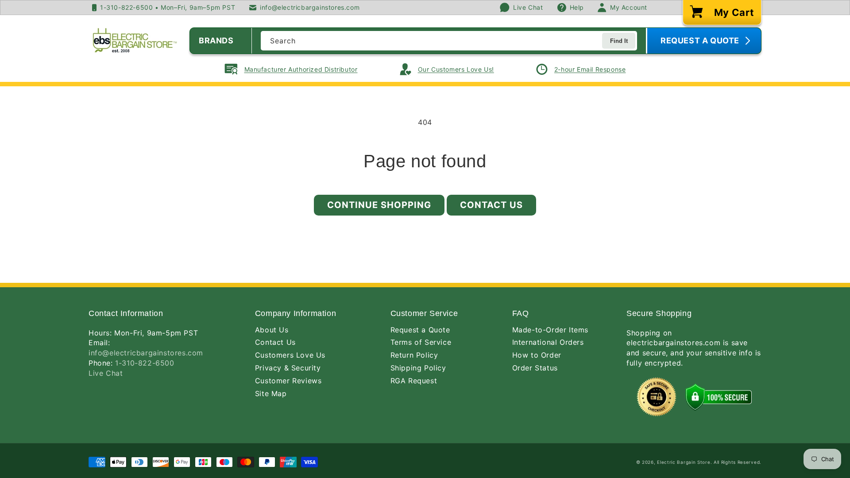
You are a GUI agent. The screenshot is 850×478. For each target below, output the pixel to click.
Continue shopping (379, 205)
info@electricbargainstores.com (146, 352)
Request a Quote (420, 329)
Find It (619, 41)
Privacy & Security (288, 367)
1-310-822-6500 (144, 362)
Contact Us (491, 205)
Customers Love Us (290, 355)
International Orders (548, 342)
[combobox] (449, 40)
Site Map (271, 393)
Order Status (535, 367)
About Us (272, 329)
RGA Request (413, 380)
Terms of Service (421, 342)
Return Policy (414, 355)
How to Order (536, 355)
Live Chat (106, 373)
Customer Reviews (288, 380)
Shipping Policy (418, 367)
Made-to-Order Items (550, 329)
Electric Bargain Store (683, 462)
